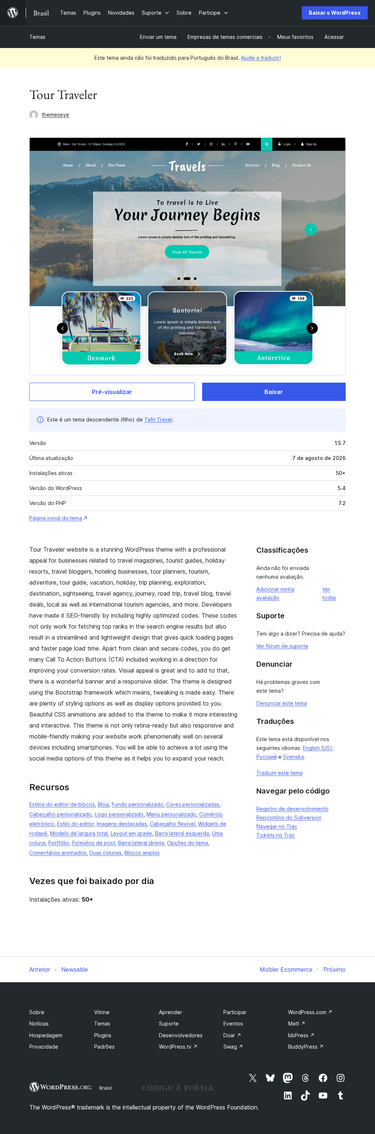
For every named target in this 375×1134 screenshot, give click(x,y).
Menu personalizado (171, 814)
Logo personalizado (119, 814)
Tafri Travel (158, 419)
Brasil (105, 1088)
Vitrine (101, 1012)
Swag (233, 1046)
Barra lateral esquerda (182, 833)
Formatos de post (93, 843)
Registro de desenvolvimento (292, 809)
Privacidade (43, 1046)
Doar (232, 1035)
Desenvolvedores (181, 1035)
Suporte (169, 1023)
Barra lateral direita (141, 843)
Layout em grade (131, 833)
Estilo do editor (75, 824)
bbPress (301, 1035)
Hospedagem (45, 1035)
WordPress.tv (178, 1046)
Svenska (293, 757)
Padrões (104, 1046)
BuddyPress (306, 1046)
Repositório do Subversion (289, 817)
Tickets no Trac (275, 835)
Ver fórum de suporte (282, 646)
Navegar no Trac (276, 826)
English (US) (317, 748)
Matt (296, 1023)
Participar (234, 1012)
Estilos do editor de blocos (62, 804)
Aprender (170, 1012)
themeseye (55, 114)
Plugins (102, 1035)
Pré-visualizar (112, 391)
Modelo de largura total (79, 833)
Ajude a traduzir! (261, 58)
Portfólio (58, 843)
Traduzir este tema (279, 773)
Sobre (36, 1012)
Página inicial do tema (55, 518)
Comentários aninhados (57, 853)
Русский (266, 757)
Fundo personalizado (137, 804)
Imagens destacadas (122, 824)
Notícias (39, 1023)
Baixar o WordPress (335, 13)
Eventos (233, 1023)
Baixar (273, 391)
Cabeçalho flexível (172, 824)
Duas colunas (105, 853)
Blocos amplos (142, 853)
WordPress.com (310, 1012)
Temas (37, 37)
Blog (103, 804)
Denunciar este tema (281, 703)
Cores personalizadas (192, 804)
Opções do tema (187, 843)
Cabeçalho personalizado (60, 814)
